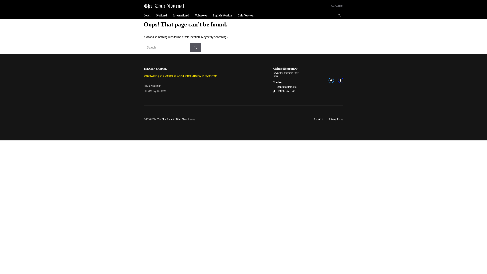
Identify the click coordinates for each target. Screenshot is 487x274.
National (161, 16)
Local (147, 16)
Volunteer (201, 16)
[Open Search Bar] (339, 15)
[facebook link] (340, 80)
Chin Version (245, 16)
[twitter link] (331, 80)
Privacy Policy (336, 119)
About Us (318, 119)
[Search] (195, 47)
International (181, 16)
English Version (222, 16)
